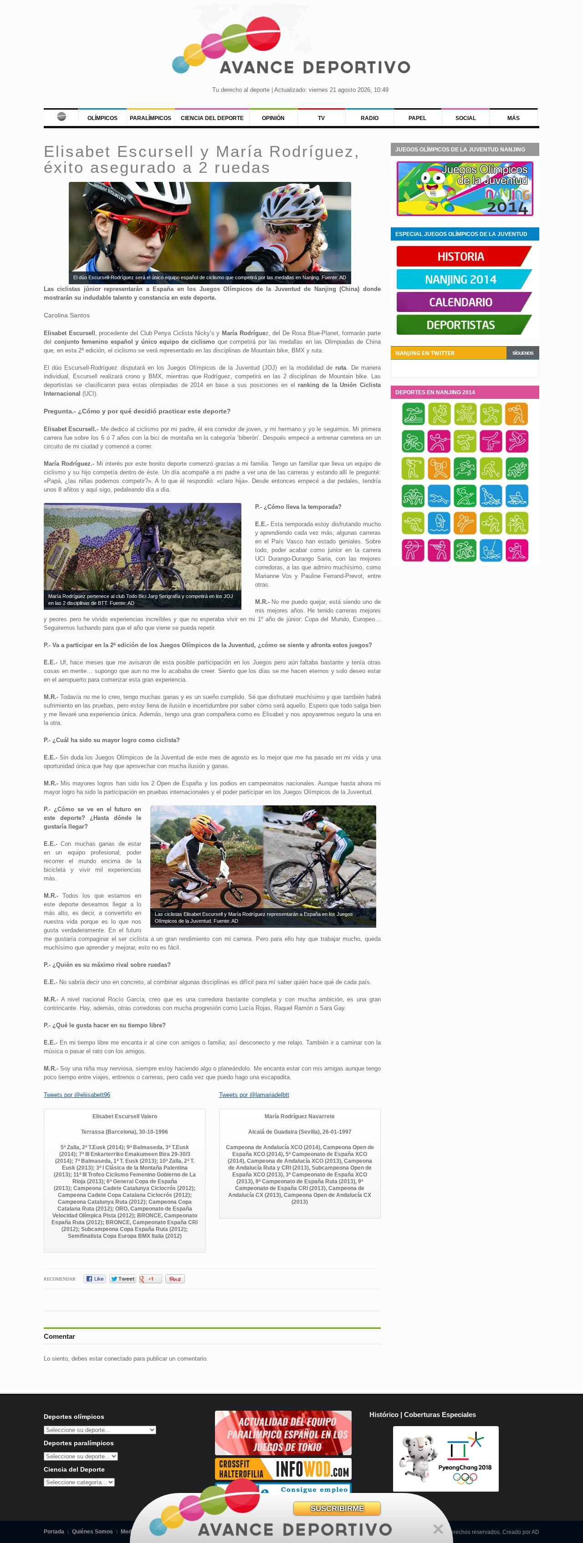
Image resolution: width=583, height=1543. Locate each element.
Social (465, 118)
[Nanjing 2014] (465, 287)
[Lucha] (413, 506)
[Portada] (61, 114)
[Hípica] (465, 479)
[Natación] (439, 506)
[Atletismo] (413, 424)
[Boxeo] (516, 424)
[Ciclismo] (413, 451)
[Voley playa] (517, 561)
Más (513, 118)
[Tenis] (491, 533)
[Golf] (413, 479)
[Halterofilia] (439, 479)
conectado (118, 1358)
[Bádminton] (439, 424)
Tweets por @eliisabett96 (77, 1094)
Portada (54, 1531)
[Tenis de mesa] (517, 533)
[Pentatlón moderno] (465, 506)
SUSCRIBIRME (337, 1508)
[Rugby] (413, 533)
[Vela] (491, 561)
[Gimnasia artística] (491, 451)
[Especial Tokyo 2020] (283, 1453)
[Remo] (517, 506)
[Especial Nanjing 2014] (465, 214)
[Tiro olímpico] (439, 561)
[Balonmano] (491, 424)
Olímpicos (102, 118)
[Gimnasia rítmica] (517, 451)
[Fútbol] (465, 451)
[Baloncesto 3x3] (465, 424)
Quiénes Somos (92, 1531)
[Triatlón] (465, 561)
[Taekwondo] (465, 533)
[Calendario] (465, 310)
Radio (369, 118)
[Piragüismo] (491, 506)
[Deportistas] (465, 333)
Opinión (273, 118)
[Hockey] (491, 479)
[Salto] (439, 533)
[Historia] (465, 264)
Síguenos (522, 353)
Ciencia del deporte (212, 118)
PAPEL (417, 118)
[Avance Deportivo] (291, 47)
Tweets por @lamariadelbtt (254, 1094)
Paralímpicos (150, 118)
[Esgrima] (439, 451)
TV (321, 118)
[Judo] (517, 479)
